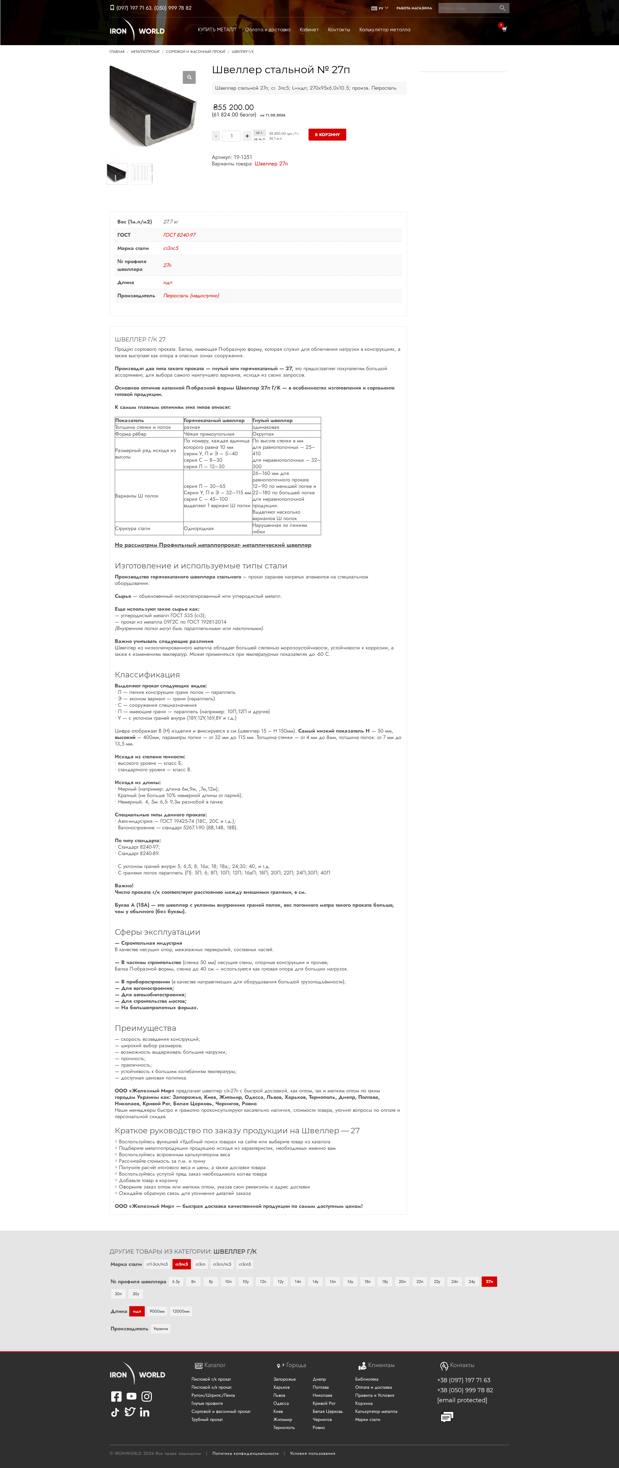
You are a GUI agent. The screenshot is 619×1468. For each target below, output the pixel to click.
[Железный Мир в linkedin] (145, 1416)
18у (385, 1281)
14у (315, 1281)
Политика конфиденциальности (245, 1453)
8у (211, 1281)
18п (367, 1281)
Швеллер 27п (271, 163)
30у (136, 1294)
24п (454, 1281)
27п (167, 265)
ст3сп (200, 1264)
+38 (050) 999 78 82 (465, 1390)
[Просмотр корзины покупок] (504, 30)
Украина (160, 1328)
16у (350, 1281)
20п (402, 1281)
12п (263, 1281)
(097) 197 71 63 (133, 8)
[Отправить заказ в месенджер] (447, 1417)
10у (245, 1281)
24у (472, 1281)
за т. (259, 132)
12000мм (181, 1311)
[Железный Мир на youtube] (131, 1400)
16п (332, 1281)
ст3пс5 (170, 248)
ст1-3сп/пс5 (157, 1264)
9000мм (157, 1311)
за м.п (259, 139)
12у (281, 1281)
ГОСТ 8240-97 (179, 235)
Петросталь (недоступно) (191, 295)
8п (193, 1281)
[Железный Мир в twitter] (129, 1416)
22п (420, 1281)
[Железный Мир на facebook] (116, 1400)
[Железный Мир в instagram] (146, 1400)
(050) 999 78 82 (173, 8)
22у (437, 1281)
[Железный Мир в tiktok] (115, 1416)
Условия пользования (312, 1453)
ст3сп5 (245, 1264)
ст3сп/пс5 (222, 1264)
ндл (167, 282)
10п (228, 1281)
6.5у (176, 1281)
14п (298, 1281)
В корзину (327, 135)
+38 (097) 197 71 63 (463, 1380)
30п (118, 1294)
